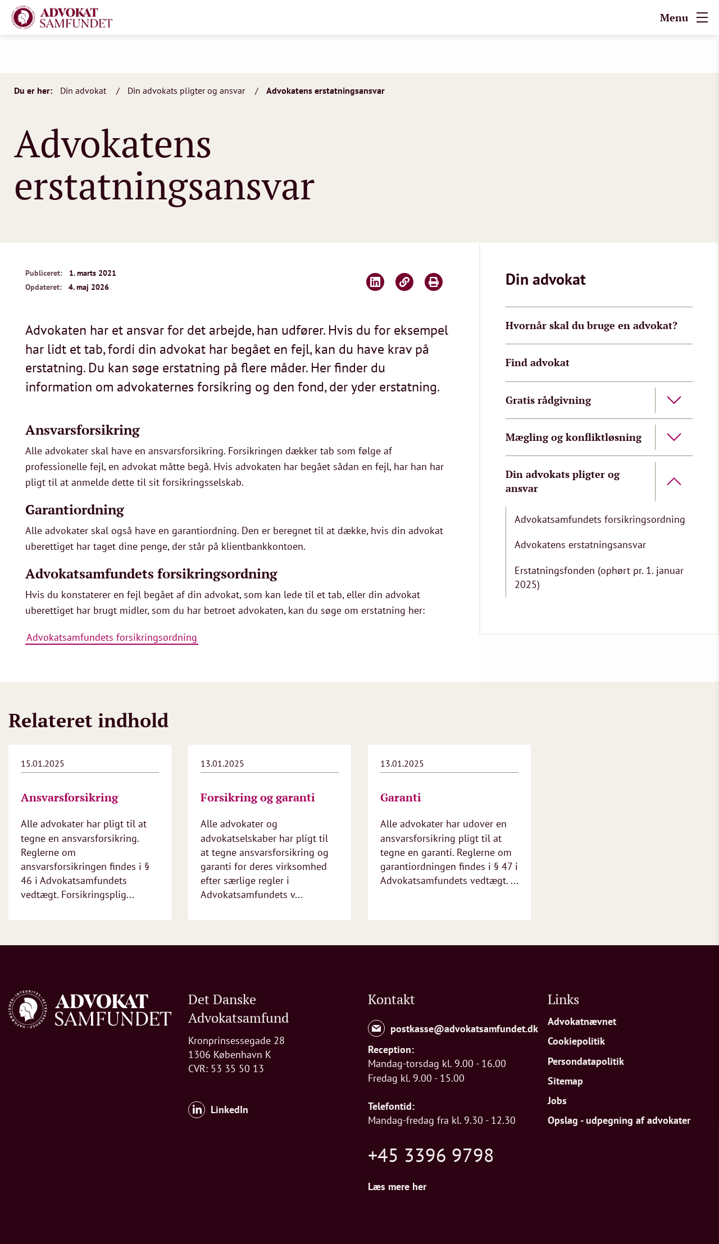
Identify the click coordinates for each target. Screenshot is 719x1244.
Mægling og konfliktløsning (573, 437)
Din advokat (84, 90)
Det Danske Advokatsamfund (238, 1008)
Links (563, 999)
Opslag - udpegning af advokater (619, 1120)
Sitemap (565, 1080)
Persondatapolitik (586, 1061)
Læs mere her (397, 1186)
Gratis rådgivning (548, 400)
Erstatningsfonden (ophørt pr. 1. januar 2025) (599, 577)
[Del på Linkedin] (375, 282)
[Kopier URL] (404, 282)
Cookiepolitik (576, 1041)
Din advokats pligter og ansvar (187, 90)
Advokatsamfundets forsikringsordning (111, 637)
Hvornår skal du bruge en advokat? (591, 325)
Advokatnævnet (582, 1021)
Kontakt (391, 999)
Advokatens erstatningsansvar (325, 90)
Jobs (557, 1100)
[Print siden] (434, 282)
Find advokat (538, 362)
